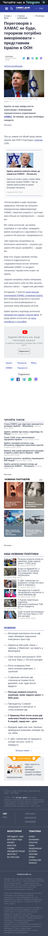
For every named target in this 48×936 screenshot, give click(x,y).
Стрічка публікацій (22, 17)
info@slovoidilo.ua (24, 874)
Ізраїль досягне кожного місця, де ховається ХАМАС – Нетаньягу (23, 172)
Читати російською (13, 66)
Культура (33, 843)
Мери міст (12, 854)
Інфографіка (24, 758)
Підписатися (24, 351)
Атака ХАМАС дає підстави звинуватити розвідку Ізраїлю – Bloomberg (23, 426)
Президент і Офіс (15, 837)
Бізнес (32, 837)
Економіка (34, 840)
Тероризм (21, 363)
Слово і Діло (7, 17)
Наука (31, 846)
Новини (9, 627)
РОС (41, 8)
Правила (30, 822)
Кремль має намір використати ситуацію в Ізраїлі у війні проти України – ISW (24, 453)
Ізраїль (9, 363)
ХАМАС (8, 117)
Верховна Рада (14, 840)
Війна (33, 363)
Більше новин (22, 750)
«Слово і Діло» (22, 798)
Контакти (30, 818)
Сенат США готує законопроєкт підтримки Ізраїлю (21, 438)
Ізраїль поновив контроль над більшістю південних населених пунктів (23, 445)
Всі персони (13, 857)
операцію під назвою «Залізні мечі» (21, 315)
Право (32, 857)
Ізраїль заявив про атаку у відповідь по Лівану (23, 433)
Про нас (30, 814)
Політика (39, 16)
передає (38, 140)
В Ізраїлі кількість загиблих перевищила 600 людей (24, 459)
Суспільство (35, 860)
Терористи (22, 368)
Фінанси (33, 863)
